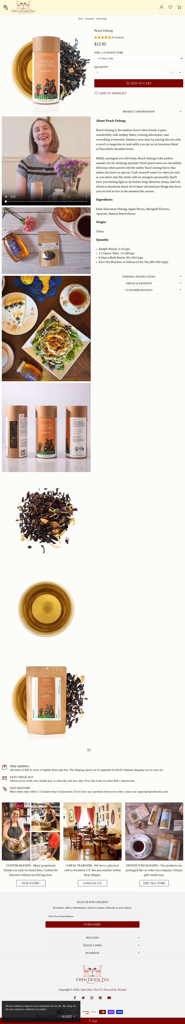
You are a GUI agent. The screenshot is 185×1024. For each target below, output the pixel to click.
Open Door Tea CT (23, 7)
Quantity (101, 67)
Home (80, 19)
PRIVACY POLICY (47, 1016)
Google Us (92, 883)
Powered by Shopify (115, 989)
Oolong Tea (89, 19)
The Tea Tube (154, 883)
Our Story (31, 883)
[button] (102, 37)
